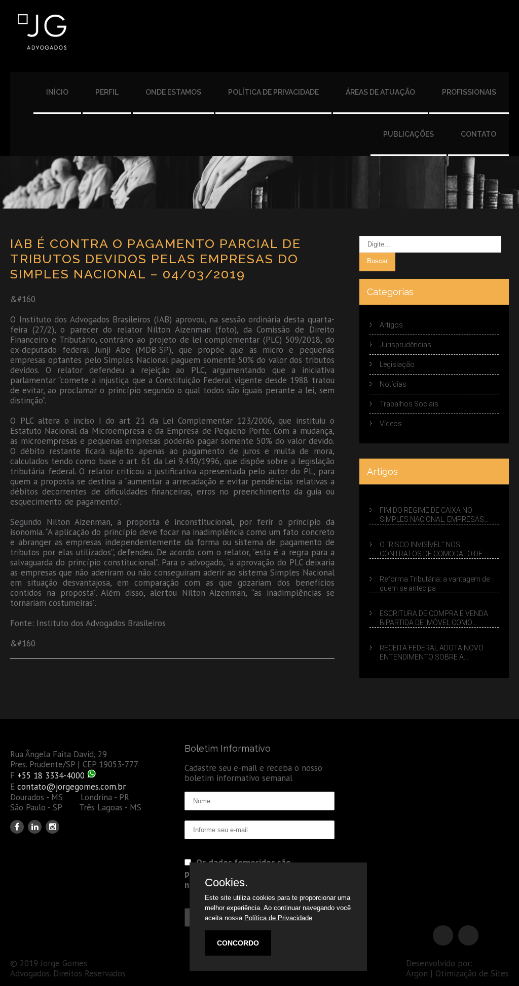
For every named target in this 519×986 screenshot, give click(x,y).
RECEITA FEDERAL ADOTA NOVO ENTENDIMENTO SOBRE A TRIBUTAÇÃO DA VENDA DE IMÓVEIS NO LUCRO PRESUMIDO (438, 653)
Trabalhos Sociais (409, 404)
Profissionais (469, 92)
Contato (478, 134)
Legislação (397, 364)
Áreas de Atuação (380, 92)
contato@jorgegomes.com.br (71, 786)
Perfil (107, 92)
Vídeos (391, 424)
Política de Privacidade (273, 92)
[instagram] (52, 827)
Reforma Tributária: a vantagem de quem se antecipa (435, 583)
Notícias (393, 384)
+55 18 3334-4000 (51, 775)
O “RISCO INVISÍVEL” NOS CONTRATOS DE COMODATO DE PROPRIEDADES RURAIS (431, 550)
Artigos (391, 325)
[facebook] (17, 827)
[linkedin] (35, 827)
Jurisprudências (405, 345)
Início (57, 92)
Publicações (408, 134)
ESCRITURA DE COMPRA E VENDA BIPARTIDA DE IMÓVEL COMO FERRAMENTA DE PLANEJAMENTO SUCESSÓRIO (436, 618)
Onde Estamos (173, 92)
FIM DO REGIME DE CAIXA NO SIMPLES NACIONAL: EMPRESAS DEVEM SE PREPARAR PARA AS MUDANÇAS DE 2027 (432, 515)
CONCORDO (238, 943)
